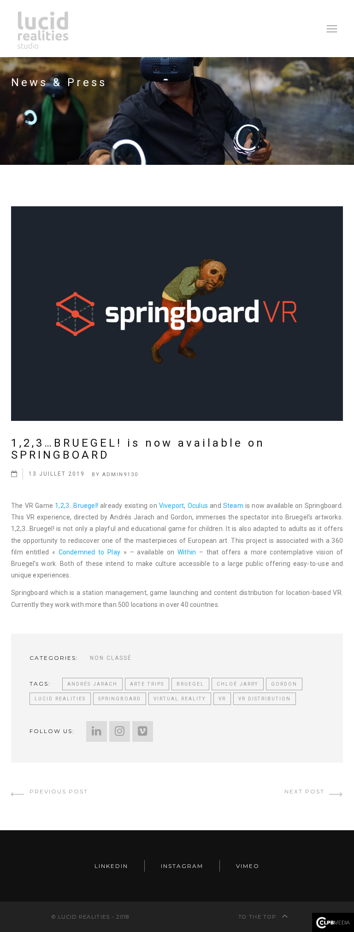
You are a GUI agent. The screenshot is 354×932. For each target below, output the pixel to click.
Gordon (284, 684)
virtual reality (179, 698)
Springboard (119, 698)
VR (222, 698)
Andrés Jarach (92, 684)
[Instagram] (119, 731)
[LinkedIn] (96, 731)
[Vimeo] (142, 731)
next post (305, 791)
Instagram (182, 865)
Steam (233, 505)
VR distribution (264, 698)
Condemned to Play (91, 552)
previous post (57, 791)
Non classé (111, 658)
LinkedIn (111, 865)
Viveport (171, 505)
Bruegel (190, 684)
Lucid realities (60, 698)
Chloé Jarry (238, 684)
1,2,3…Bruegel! (76, 505)
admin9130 (120, 475)
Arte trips (147, 684)
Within (186, 552)
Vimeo (248, 865)
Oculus (198, 505)
